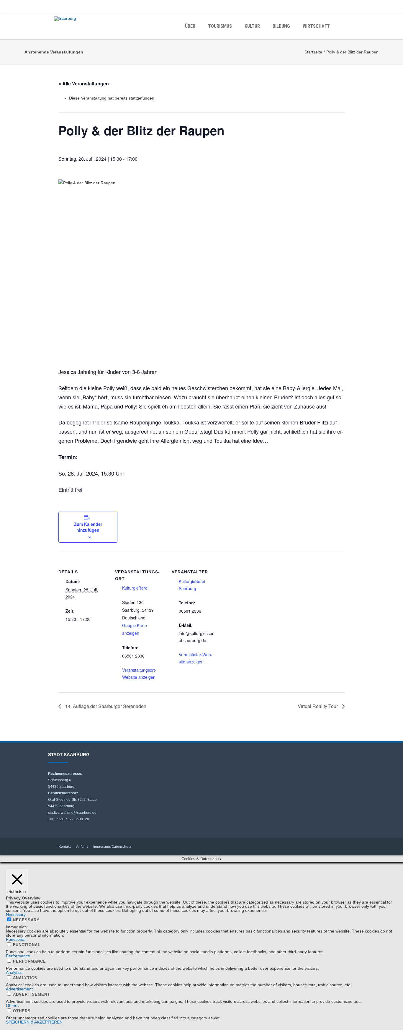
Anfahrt (82, 846)
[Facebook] (337, 6)
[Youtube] (349, 6)
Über (190, 26)
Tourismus (220, 26)
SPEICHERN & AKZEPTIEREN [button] (34, 1022)
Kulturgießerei (135, 588)
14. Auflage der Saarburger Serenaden (105, 706)
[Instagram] (361, 6)
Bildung (281, 26)
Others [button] (12, 1005)
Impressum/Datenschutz (112, 846)
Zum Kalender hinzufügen (88, 527)
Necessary (26, 920)
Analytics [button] (14, 972)
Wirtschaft (316, 26)
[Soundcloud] (373, 6)
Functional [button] (15, 939)
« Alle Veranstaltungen (83, 83)
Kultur (252, 26)
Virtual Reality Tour (318, 706)
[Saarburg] (66, 18)
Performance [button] (18, 955)
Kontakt (64, 846)
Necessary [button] (16, 914)
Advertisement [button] (19, 989)
